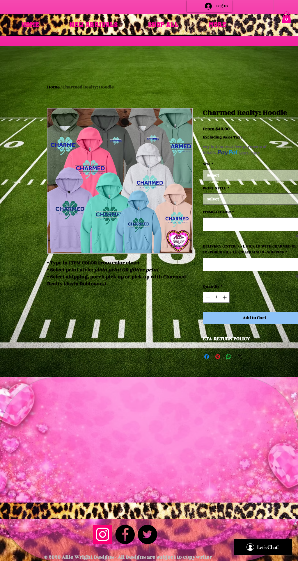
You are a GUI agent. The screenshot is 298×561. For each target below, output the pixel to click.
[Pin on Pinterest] (217, 356)
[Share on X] (239, 356)
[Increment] (225, 297)
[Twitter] (147, 534)
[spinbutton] (216, 297)
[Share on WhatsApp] (228, 356)
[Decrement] (207, 297)
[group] (149, 57)
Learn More (249, 153)
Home (53, 87)
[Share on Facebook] (206, 356)
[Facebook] (125, 534)
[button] (286, 17)
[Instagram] (102, 534)
